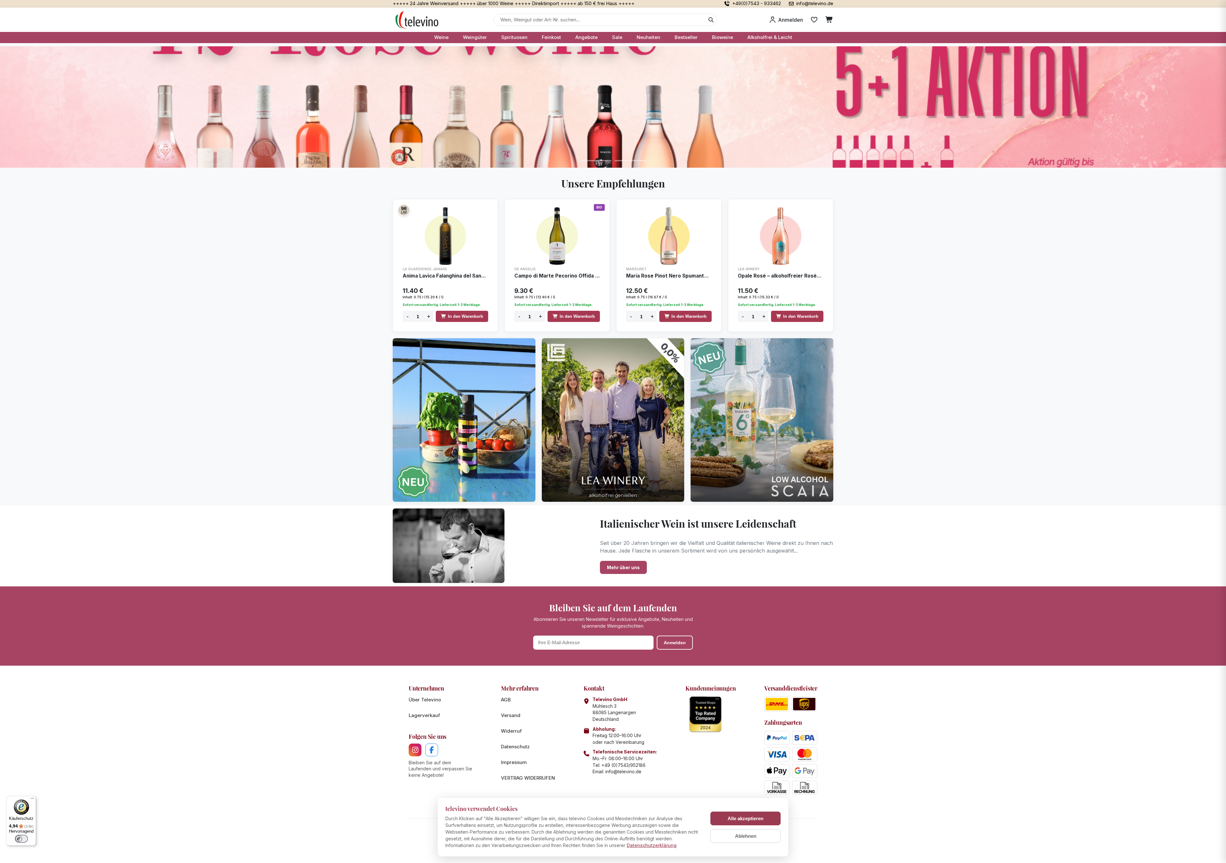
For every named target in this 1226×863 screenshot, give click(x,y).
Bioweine (722, 37)
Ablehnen (745, 836)
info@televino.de (623, 771)
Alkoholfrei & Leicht (769, 37)
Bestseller (686, 37)
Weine (441, 37)
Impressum (514, 762)
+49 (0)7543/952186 (624, 765)
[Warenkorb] (829, 20)
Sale (617, 37)
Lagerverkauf (424, 715)
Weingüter (475, 37)
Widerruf (511, 731)
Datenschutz (515, 747)
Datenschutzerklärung (652, 845)
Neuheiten (648, 37)
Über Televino (425, 700)
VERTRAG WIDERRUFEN (528, 778)
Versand (510, 715)
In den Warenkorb (465, 316)
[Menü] (32, 800)
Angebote (586, 37)
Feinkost (551, 37)
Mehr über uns (623, 567)
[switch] (21, 839)
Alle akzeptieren (745, 818)
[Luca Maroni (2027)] (403, 210)
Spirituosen (514, 37)
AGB (506, 700)
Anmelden (675, 642)
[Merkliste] (814, 20)
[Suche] (711, 20)
